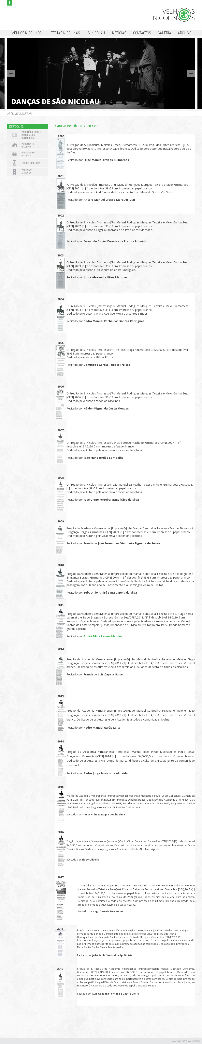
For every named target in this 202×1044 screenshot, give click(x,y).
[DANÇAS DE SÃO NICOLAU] (101, 108)
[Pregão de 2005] (60, 375)
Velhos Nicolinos (27, 32)
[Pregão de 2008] (60, 510)
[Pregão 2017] (124, 870)
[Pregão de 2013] (60, 730)
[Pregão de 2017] (60, 920)
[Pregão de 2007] (60, 462)
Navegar (26, 114)
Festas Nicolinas (65, 32)
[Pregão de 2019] (60, 997)
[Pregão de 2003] (60, 288)
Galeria (164, 32)
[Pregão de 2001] (61, 208)
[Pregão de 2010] (60, 597)
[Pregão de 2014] (60, 775)
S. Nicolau (96, 32)
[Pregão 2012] (60, 685)
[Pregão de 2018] (60, 957)
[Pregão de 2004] (60, 331)
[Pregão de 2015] (60, 821)
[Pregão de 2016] (60, 866)
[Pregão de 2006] (60, 419)
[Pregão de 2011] (60, 637)
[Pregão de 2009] (60, 554)
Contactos (142, 32)
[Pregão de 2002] (60, 248)
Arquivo (184, 32)
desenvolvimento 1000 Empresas (186, 1041)
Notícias (119, 32)
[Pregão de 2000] (61, 168)
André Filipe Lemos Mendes (103, 636)
